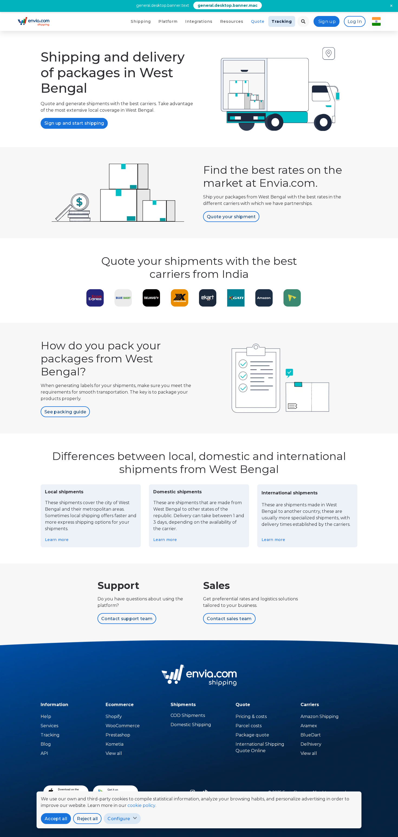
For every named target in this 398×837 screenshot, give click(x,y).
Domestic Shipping (191, 724)
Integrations (199, 21)
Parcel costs (249, 725)
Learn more (56, 539)
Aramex (309, 725)
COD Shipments (188, 715)
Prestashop (118, 735)
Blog (46, 744)
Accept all (56, 818)
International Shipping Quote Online (260, 747)
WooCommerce (123, 725)
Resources (231, 21)
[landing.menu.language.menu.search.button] (303, 21)
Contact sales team (229, 618)
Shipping (141, 21)
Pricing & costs (251, 716)
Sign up (327, 21)
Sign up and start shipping (74, 123)
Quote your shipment (231, 216)
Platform (168, 21)
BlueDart (311, 735)
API (44, 753)
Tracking (282, 21)
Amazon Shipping (320, 716)
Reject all (87, 818)
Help (46, 716)
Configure (118, 818)
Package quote (252, 735)
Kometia (114, 744)
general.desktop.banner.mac (227, 5)
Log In (355, 21)
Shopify (114, 716)
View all (114, 753)
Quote (258, 21)
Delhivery (311, 744)
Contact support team (126, 618)
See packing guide (65, 411)
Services (49, 725)
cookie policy (141, 805)
